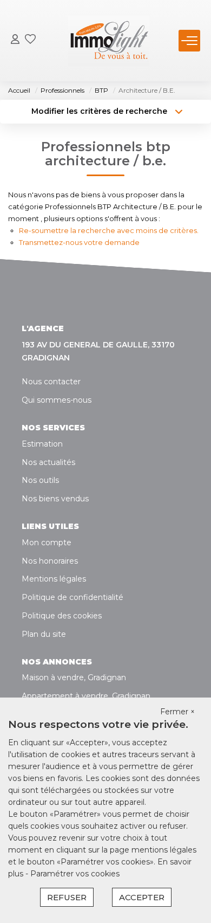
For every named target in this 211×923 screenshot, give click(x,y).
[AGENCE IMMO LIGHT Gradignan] (109, 40)
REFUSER (67, 897)
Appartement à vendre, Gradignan (86, 696)
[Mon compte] (15, 40)
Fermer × (177, 712)
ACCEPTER (141, 897)
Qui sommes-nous (56, 400)
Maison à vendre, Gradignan (74, 677)
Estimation (42, 444)
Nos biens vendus (55, 499)
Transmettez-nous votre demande (79, 242)
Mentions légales (54, 579)
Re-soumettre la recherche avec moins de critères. (109, 230)
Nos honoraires (50, 561)
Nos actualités (48, 462)
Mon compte (46, 542)
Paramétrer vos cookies (75, 874)
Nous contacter (51, 381)
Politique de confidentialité (72, 597)
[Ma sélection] (30, 40)
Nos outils (40, 480)
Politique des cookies (62, 616)
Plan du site (44, 634)
